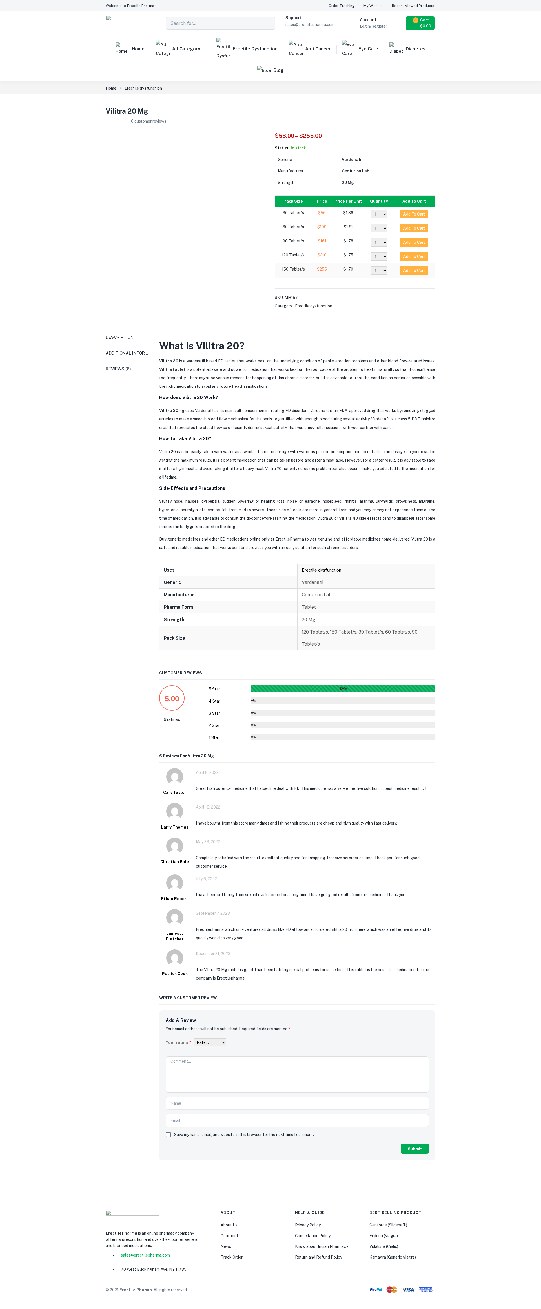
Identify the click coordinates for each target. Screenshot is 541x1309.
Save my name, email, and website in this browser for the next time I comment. (244, 1134)
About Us (229, 1225)
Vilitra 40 (348, 518)
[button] (130, 6)
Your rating (178, 1042)
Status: (282, 148)
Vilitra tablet (172, 369)
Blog (279, 70)
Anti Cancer (318, 49)
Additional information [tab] (133, 353)
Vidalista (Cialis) (383, 1246)
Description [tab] (120, 337)
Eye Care (368, 49)
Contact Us (231, 1235)
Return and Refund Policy (318, 1257)
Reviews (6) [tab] (118, 368)
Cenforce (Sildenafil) (388, 1225)
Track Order (232, 1257)
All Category (186, 49)
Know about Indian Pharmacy (321, 1246)
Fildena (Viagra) (383, 1235)
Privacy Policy (308, 1225)
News (226, 1246)
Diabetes (415, 49)
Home (138, 49)
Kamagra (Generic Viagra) (392, 1257)
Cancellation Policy (313, 1235)
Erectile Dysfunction (255, 49)
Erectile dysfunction (143, 88)
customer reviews (148, 121)
